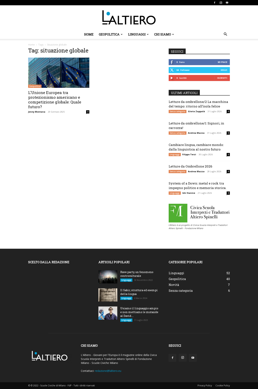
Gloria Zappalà (196, 111)
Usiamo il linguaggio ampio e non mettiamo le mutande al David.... (139, 312)
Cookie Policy (223, 385)
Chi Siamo (162, 34)
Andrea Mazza (196, 132)
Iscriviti (222, 77)
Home (88, 34)
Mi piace (222, 62)
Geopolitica (109, 34)
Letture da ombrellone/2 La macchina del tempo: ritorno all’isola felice (198, 104)
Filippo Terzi (189, 154)
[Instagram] (221, 2)
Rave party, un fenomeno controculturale (136, 274)
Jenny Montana (36, 111)
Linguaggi (137, 34)
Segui (224, 70)
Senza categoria (177, 111)
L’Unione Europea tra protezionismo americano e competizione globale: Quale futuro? (54, 99)
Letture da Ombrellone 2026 (190, 166)
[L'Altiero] (129, 17)
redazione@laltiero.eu (108, 371)
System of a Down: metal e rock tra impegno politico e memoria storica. (197, 185)
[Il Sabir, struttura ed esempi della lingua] (107, 295)
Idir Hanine (188, 192)
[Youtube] (227, 2)
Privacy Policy (205, 385)
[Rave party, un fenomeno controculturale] (107, 276)
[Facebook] (214, 2)
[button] (225, 34)
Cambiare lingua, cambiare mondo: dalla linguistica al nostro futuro (196, 147)
